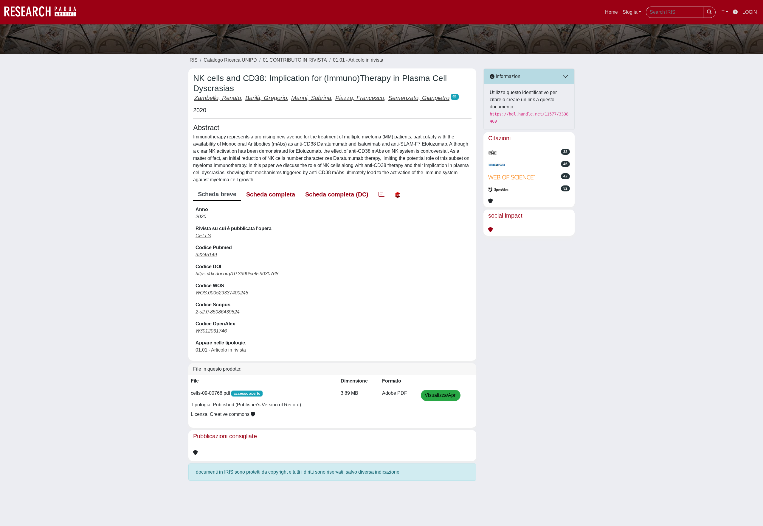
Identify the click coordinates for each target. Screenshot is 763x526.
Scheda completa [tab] (270, 194)
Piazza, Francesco (359, 98)
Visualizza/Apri (441, 395)
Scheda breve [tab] (217, 194)
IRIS (193, 60)
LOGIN (749, 12)
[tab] (381, 194)
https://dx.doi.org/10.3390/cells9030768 (237, 273)
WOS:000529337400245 (222, 292)
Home (611, 12)
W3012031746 (211, 330)
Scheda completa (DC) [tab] (336, 194)
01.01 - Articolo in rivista (358, 60)
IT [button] (722, 12)
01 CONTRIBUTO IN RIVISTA (295, 60)
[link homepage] (43, 12)
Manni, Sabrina (311, 98)
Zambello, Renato (217, 98)
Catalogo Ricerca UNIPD (230, 60)
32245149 (206, 254)
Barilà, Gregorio (266, 98)
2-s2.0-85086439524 (218, 311)
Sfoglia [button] (630, 12)
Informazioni (508, 76)
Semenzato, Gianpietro (418, 98)
